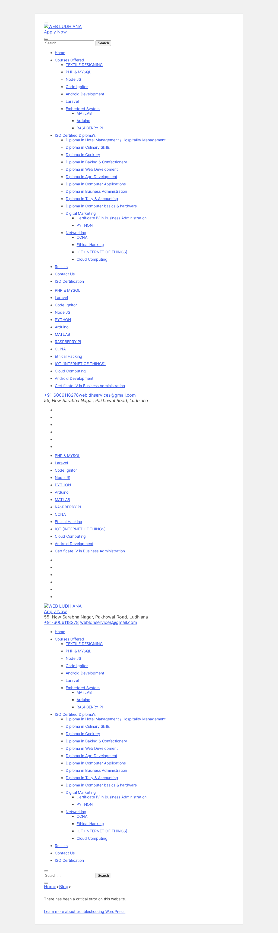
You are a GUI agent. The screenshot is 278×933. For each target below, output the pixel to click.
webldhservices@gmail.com (107, 395)
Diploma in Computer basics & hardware (101, 206)
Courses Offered (69, 60)
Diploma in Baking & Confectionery (96, 162)
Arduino (83, 120)
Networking (76, 232)
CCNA (82, 237)
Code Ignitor (77, 86)
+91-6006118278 (61, 395)
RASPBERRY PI (90, 128)
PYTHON (85, 225)
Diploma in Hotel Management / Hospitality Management (116, 140)
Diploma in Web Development (92, 169)
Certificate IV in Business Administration (112, 218)
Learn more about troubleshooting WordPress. (84, 911)
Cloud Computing (92, 259)
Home (60, 52)
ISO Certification (69, 281)
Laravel (72, 101)
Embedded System (83, 108)
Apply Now (55, 32)
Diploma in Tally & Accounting (92, 198)
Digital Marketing (81, 213)
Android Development (85, 94)
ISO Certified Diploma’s (75, 135)
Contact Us (65, 274)
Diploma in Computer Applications (96, 184)
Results (61, 266)
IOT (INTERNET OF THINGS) (102, 252)
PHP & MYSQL (78, 72)
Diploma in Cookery (83, 154)
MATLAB (84, 113)
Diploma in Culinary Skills (88, 147)
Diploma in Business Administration (96, 191)
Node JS (73, 79)
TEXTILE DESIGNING (84, 64)
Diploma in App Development (91, 176)
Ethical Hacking (90, 244)
